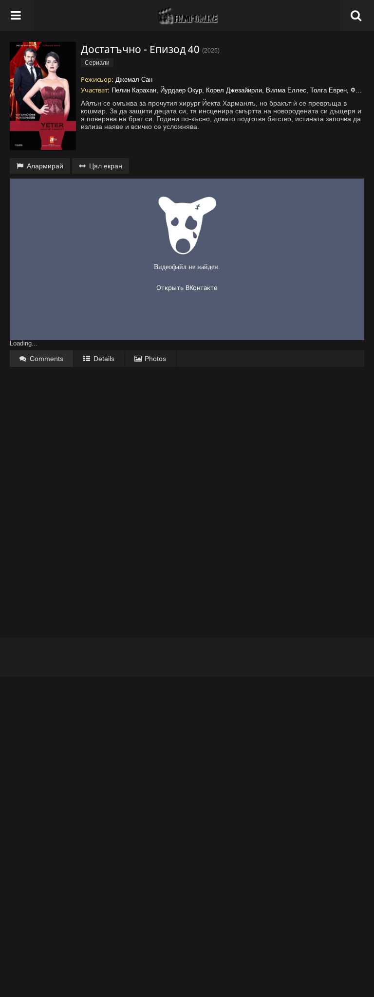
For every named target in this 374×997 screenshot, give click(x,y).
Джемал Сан (133, 79)
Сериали (97, 62)
